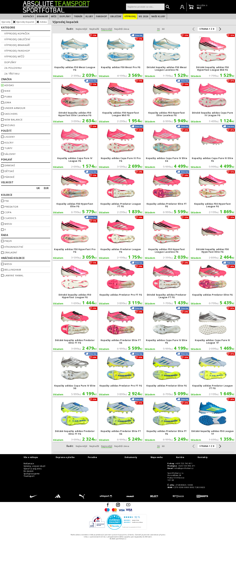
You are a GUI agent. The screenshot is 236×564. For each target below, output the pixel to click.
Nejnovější (106, 29)
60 (163, 29)
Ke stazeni (29, 471)
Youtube (128, 505)
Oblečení (115, 16)
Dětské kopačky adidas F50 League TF (212, 419)
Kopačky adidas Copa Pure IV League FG (74, 146)
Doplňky (65, 16)
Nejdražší (94, 29)
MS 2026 (143, 16)
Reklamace (29, 463)
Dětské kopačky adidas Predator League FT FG (166, 283)
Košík (191, 6)
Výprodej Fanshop (17, 50)
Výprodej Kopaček (25, 22)
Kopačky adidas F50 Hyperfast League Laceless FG (166, 237)
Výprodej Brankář (17, 45)
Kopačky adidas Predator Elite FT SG (120, 328)
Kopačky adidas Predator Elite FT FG (166, 192)
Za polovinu (13, 67)
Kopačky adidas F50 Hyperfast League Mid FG (120, 101)
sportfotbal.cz (73, 6)
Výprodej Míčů (14, 56)
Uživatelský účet (182, 6)
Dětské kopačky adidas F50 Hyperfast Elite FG (212, 237)
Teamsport (29, 476)
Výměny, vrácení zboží (34, 466)
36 (158, 29)
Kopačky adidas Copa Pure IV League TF (212, 328)
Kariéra (180, 457)
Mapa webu (157, 457)
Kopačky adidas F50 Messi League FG (74, 55)
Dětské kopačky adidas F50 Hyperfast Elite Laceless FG (74, 101)
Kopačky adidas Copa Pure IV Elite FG (212, 146)
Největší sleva (121, 29)
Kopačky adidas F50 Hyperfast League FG (212, 192)
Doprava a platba (65, 457)
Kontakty (203, 457)
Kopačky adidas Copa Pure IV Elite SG (166, 146)
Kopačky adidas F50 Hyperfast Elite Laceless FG (166, 101)
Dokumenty (131, 457)
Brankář (42, 16)
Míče (54, 16)
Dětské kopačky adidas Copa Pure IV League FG (212, 101)
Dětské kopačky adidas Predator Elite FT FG (74, 328)
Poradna (92, 457)
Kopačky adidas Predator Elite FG (212, 283)
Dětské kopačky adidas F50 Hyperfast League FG (74, 283)
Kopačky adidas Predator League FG (120, 237)
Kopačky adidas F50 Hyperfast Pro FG (74, 237)
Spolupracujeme (32, 473)
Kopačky (28, 16)
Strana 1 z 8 (206, 28)
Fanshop (101, 16)
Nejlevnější (81, 29)
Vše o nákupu (31, 457)
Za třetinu (11, 73)
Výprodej (130, 16)
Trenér (78, 16)
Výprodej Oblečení (17, 39)
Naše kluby (158, 16)
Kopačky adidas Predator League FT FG (120, 192)
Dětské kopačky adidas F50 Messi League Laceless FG (166, 55)
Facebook (108, 505)
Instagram (118, 505)
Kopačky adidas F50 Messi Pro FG (120, 55)
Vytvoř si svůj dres (32, 468)
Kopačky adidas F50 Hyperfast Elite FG (74, 192)
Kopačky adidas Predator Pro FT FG (120, 283)
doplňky (10, 62)
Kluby (89, 16)
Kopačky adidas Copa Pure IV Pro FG (120, 146)
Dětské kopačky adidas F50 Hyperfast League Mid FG (212, 55)
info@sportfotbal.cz (183, 468)
